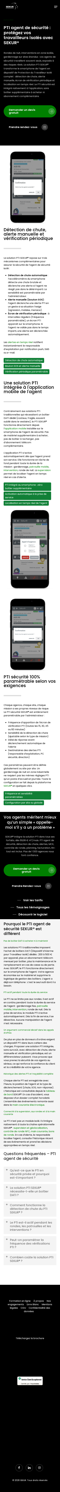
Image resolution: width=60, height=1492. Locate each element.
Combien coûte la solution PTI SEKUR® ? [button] (31, 1259)
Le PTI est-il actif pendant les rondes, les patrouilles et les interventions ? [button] (31, 1226)
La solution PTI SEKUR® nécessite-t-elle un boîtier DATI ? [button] (29, 1191)
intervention (11, 470)
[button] (55, 6)
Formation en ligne (20, 1301)
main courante (39, 1131)
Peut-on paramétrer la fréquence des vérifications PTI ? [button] (30, 1243)
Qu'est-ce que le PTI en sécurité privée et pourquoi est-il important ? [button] (29, 1174)
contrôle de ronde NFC (17, 1131)
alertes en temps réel (20, 342)
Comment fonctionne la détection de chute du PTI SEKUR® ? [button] (28, 1208)
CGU (23, 1308)
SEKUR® (8, 786)
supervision (44, 470)
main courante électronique (28, 1105)
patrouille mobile (39, 466)
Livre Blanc (33, 1304)
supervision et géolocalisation (30, 1128)
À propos (38, 1301)
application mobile (15, 428)
